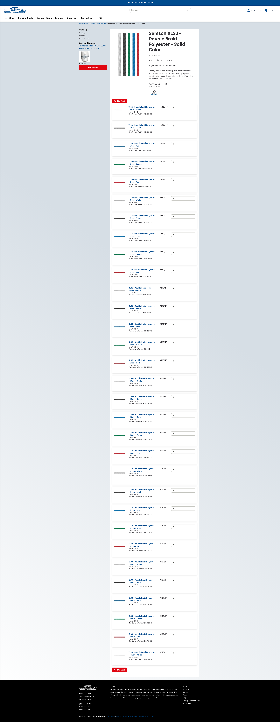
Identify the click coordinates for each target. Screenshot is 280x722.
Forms (185, 695)
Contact (186, 692)
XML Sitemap (111, 716)
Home (185, 686)
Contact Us (86, 18)
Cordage (92, 23)
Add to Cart (93, 68)
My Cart (271, 10)
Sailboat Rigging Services (50, 18)
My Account (256, 10)
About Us (71, 18)
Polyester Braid (102, 23)
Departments (83, 23)
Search (82, 36)
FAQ (100, 18)
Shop (11, 18)
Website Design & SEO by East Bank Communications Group (135, 716)
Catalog (82, 33)
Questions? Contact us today (140, 3)
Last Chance (84, 38)
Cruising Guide (25, 18)
